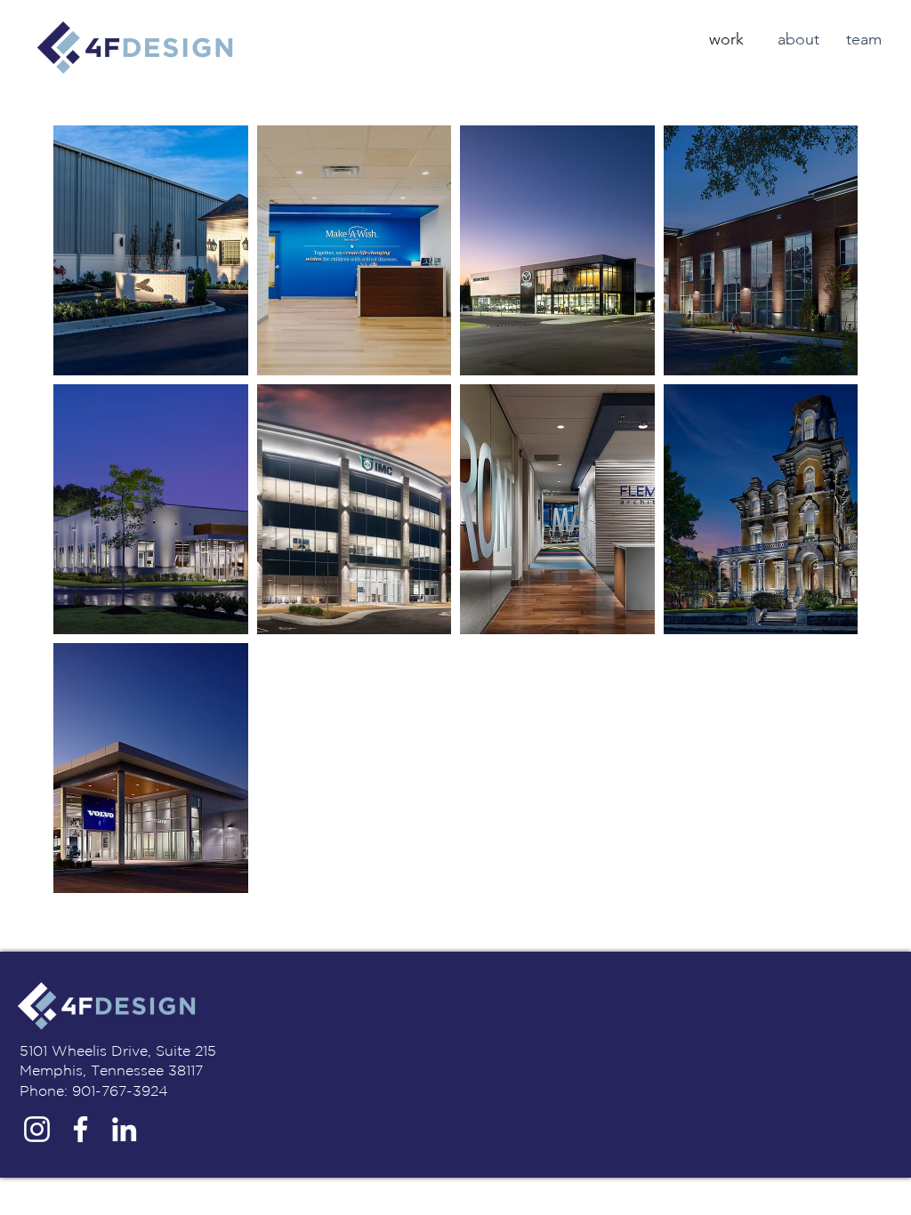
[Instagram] (37, 1129)
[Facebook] (80, 1129)
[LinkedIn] (124, 1129)
